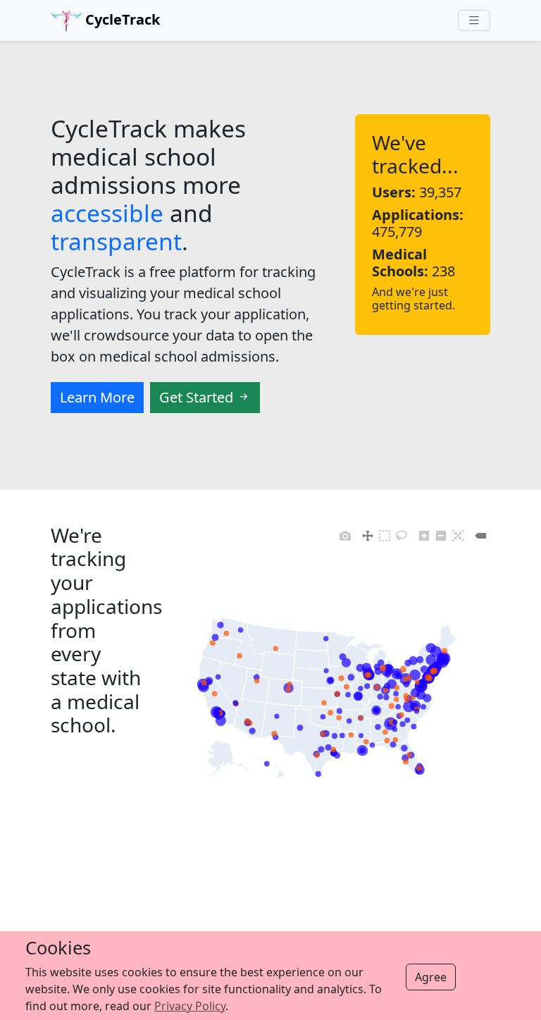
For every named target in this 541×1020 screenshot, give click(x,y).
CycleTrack (121, 19)
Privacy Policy (189, 1006)
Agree (431, 977)
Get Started (198, 397)
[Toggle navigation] (474, 21)
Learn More (97, 397)
